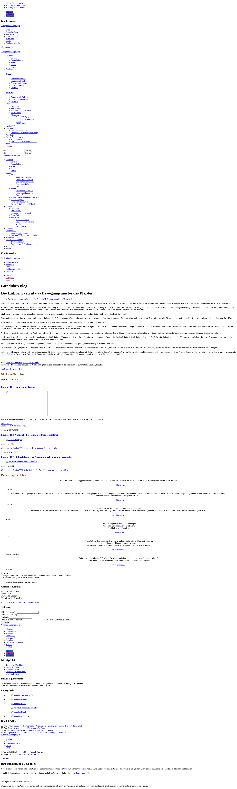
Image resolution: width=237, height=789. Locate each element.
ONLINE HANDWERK (29, 754)
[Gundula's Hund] (18, 712)
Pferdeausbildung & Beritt (21, 213)
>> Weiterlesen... (118, 485)
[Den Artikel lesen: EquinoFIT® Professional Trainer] (27, 415)
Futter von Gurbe (17, 85)
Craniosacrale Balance (19, 81)
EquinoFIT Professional (25, 222)
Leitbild (14, 162)
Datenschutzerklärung (14, 743)
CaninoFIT (10, 228)
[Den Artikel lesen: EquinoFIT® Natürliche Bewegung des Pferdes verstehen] (14, 440)
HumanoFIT (11, 231)
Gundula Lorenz (17, 164)
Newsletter (10, 39)
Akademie (15, 217)
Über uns (9, 160)
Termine (9, 246)
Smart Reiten (16, 215)
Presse (8, 36)
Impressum (10, 741)
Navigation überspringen (10, 26)
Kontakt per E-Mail (31, 602)
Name (8, 612)
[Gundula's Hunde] (19, 699)
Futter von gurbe (17, 200)
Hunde (9, 92)
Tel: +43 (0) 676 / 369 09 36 (12, 602)
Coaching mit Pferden (19, 233)
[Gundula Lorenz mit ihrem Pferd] (24, 708)
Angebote (10, 237)
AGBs (8, 746)
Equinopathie (11, 173)
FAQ (8, 748)
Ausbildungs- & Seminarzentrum (24, 244)
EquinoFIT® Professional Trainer (18, 387)
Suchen (28, 150)
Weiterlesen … (14, 425)
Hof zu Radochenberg (14, 240)
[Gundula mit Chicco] (20, 716)
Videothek (10, 34)
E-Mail (8, 615)
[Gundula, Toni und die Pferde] (23, 695)
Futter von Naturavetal (19, 99)
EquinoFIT (10, 206)
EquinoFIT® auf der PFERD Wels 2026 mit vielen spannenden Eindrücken (37, 732)
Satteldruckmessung (18, 79)
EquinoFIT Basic (22, 220)
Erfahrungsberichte (13, 43)
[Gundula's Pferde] (18, 704)
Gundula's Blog (12, 32)
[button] (5, 782)
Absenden (5, 622)
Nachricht (5, 617)
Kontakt (9, 248)
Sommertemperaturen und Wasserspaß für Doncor (27, 728)
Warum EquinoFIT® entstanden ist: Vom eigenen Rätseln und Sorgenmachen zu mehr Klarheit (45, 726)
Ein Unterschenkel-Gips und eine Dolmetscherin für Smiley (30, 730)
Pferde (9, 74)
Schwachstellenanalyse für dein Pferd (25, 197)
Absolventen (21, 226)
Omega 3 (14, 88)
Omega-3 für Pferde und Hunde (23, 204)
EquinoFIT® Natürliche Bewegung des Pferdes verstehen (30, 435)
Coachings (15, 208)
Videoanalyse (16, 211)
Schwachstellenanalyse (20, 83)
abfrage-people (11, 620)
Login (8, 41)
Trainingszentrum (17, 242)
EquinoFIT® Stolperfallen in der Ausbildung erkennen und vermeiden (36, 457)
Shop (8, 30)
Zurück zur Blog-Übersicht (11, 369)
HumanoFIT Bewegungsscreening (24, 235)
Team (13, 166)
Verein (18, 224)
